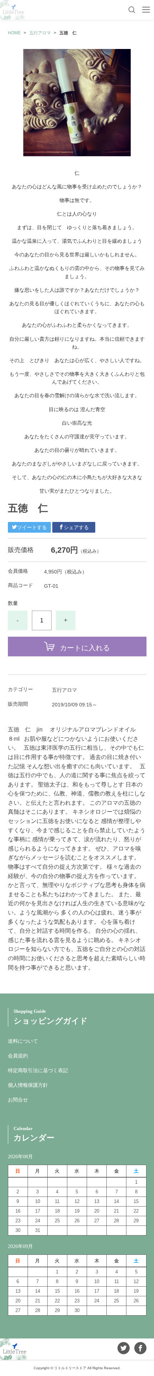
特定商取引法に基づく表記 (38, 1070)
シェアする (76, 527)
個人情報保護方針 (28, 1085)
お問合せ (18, 1100)
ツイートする (32, 527)
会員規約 (18, 1056)
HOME (14, 32)
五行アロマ (40, 32)
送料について (23, 1041)
